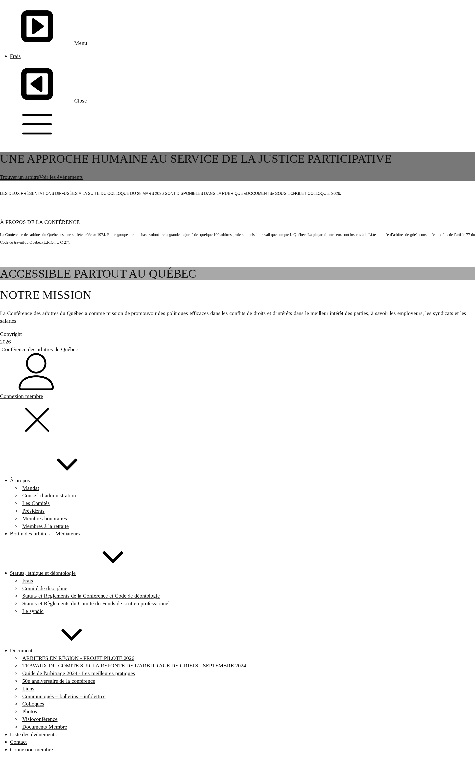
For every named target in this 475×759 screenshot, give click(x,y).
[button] (237, 124)
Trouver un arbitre (19, 177)
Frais (15, 56)
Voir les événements (61, 177)
